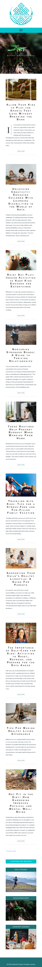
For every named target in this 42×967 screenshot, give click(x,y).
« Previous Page (11, 851)
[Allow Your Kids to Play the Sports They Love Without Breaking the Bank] (21, 89)
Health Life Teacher (17, 964)
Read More (21, 151)
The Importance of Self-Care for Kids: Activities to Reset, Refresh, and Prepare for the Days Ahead (21, 656)
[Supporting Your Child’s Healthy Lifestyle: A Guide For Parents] (21, 558)
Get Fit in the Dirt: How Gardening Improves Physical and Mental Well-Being (21, 803)
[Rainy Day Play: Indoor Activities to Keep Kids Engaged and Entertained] (21, 260)
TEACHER (21, 50)
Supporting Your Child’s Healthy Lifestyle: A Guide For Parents (21, 579)
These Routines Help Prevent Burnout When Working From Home (21, 432)
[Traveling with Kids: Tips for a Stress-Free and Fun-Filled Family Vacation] (21, 485)
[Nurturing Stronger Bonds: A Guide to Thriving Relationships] (21, 334)
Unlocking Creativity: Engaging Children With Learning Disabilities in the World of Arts (21, 199)
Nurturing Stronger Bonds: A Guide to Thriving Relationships (21, 355)
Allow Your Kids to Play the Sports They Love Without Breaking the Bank (21, 112)
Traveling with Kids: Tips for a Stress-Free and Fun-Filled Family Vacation (21, 507)
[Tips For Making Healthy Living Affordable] (21, 713)
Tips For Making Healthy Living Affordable (21, 731)
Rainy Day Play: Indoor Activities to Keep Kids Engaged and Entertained (21, 280)
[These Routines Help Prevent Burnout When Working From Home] (21, 412)
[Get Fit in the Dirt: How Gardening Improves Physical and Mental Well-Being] (21, 779)
